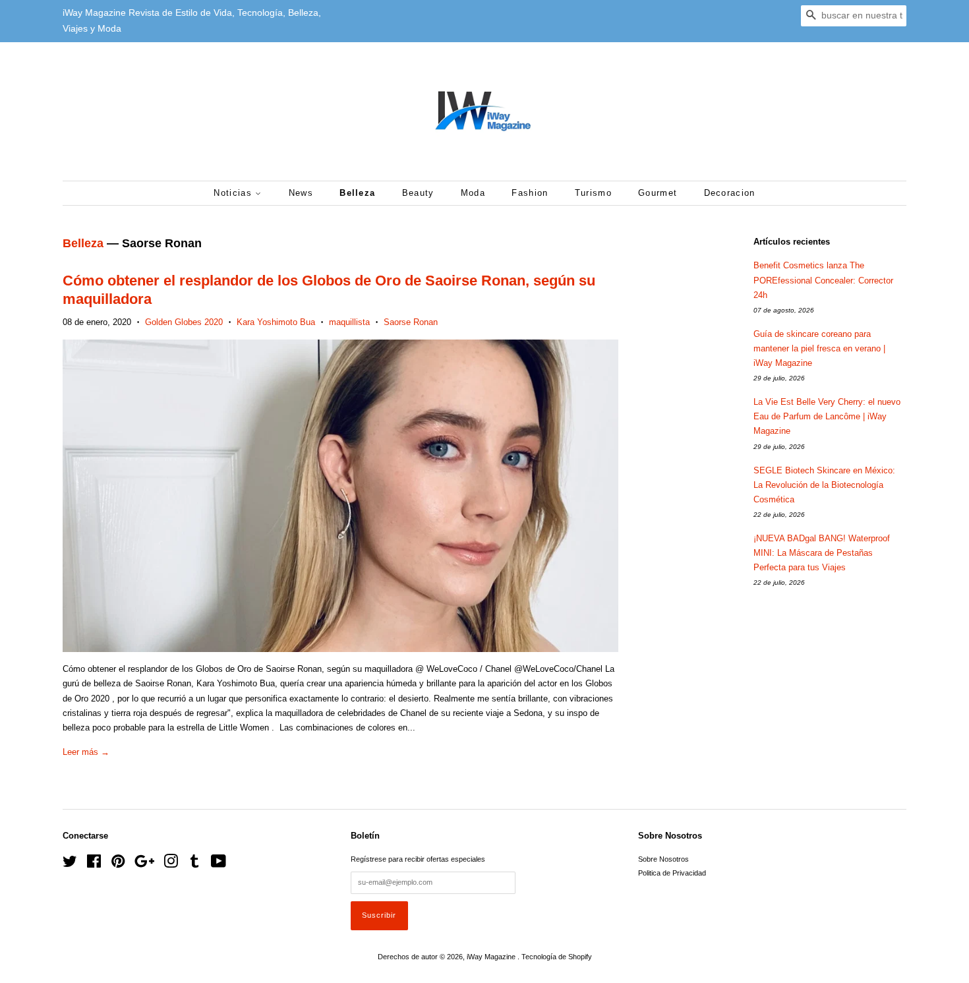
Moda (473, 193)
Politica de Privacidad (672, 873)
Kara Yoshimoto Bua (276, 322)
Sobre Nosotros (663, 859)
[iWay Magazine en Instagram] (170, 864)
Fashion (530, 193)
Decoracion (729, 193)
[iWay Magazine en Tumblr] (194, 864)
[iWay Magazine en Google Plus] (144, 864)
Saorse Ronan (411, 322)
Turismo (593, 193)
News (301, 193)
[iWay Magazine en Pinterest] (118, 864)
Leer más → (86, 752)
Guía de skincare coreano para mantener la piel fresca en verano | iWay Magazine (819, 348)
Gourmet (657, 193)
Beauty (418, 193)
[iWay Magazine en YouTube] (218, 864)
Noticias (234, 193)
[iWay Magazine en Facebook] (94, 864)
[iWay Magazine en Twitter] (70, 864)
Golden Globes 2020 (184, 322)
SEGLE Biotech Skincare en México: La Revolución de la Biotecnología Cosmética (824, 484)
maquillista (349, 322)
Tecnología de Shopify (556, 957)
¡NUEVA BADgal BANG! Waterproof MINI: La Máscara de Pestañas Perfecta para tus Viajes (821, 552)
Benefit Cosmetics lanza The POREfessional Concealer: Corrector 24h (823, 279)
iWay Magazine (492, 957)
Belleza (357, 193)
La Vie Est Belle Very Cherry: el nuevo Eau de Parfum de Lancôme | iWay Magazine (826, 416)
